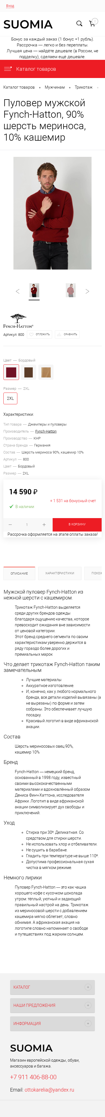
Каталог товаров (35, 69)
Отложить (43, 334)
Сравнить (70, 334)
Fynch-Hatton (46, 431)
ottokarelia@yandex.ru (49, 1090)
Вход (10, 6)
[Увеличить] (52, 213)
